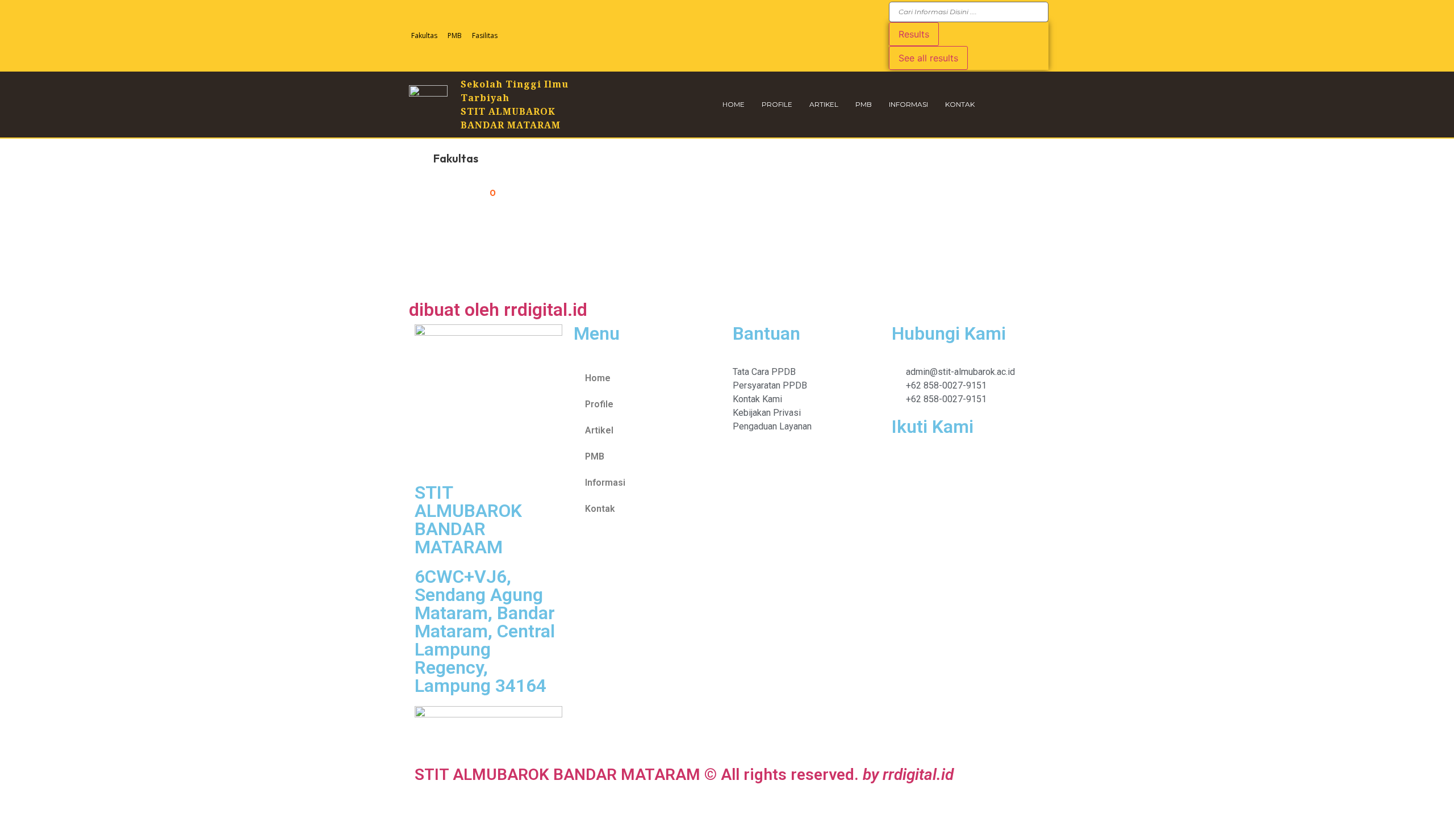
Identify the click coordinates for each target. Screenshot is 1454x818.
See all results (928, 58)
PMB (455, 35)
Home (733, 104)
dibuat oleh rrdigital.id (498, 309)
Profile (777, 104)
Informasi (908, 104)
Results (914, 34)
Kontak (960, 104)
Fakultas (424, 35)
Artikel (823, 104)
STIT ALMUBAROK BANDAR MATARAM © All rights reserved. (684, 774)
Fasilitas (485, 35)
